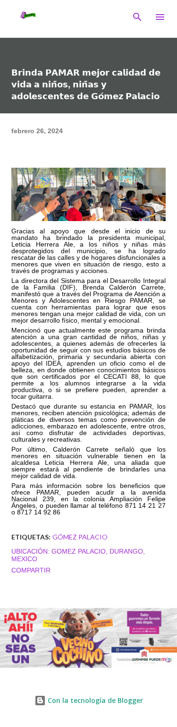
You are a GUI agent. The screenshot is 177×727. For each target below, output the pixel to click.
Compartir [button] (31, 570)
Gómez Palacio (80, 537)
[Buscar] (137, 17)
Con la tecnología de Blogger (94, 700)
